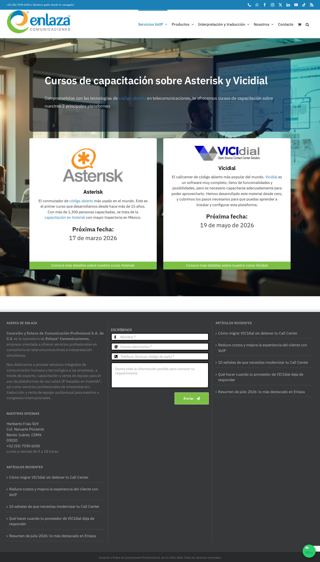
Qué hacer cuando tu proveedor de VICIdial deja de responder (51, 521)
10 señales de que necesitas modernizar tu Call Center (54, 506)
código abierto (132, 98)
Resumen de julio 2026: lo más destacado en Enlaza (52, 535)
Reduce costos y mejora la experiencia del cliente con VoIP (53, 492)
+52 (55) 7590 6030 (18, 4)
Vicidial (271, 177)
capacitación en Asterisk (65, 217)
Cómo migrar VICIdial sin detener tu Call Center (48, 477)
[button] (307, 24)
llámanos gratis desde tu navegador (53, 4)
